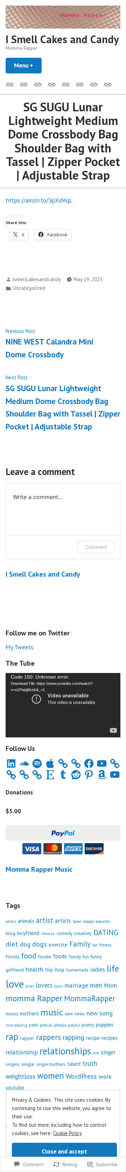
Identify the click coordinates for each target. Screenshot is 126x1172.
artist (44, 920)
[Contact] (38, 84)
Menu (28, 65)
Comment (96, 547)
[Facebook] (88, 763)
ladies (97, 969)
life (113, 968)
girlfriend (15, 970)
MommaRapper (89, 998)
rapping (73, 1037)
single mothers (50, 1064)
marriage (76, 985)
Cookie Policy (67, 1133)
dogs (39, 944)
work (105, 1076)
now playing (16, 1025)
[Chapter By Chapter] (52, 84)
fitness (105, 945)
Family (80, 944)
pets (33, 1025)
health (34, 969)
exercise (58, 944)
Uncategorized (29, 288)
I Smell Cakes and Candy (62, 39)
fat (94, 945)
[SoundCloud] (24, 763)
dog (25, 944)
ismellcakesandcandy (37, 279)
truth (90, 1063)
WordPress (81, 1076)
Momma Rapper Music (39, 869)
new (69, 1014)
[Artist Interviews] (94, 84)
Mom (110, 985)
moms (12, 1014)
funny (96, 956)
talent (74, 1064)
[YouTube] (101, 763)
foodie (44, 956)
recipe (93, 1038)
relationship (22, 1052)
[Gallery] (11, 84)
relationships (65, 1051)
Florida (12, 957)
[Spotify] (37, 763)
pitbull (46, 1025)
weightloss (20, 1076)
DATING (105, 932)
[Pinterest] (88, 774)
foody (75, 956)
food (28, 955)
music (52, 1012)
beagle (88, 921)
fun (86, 956)
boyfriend (28, 932)
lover (30, 986)
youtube (15, 1087)
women (50, 1075)
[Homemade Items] (106, 84)
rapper (27, 1038)
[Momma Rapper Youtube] (66, 84)
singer (108, 1052)
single (27, 1064)
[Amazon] (101, 774)
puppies (104, 1024)
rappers (48, 1037)
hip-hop (54, 969)
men (96, 985)
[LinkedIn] (11, 763)
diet (12, 944)
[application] (63, 705)
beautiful (103, 921)
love (15, 983)
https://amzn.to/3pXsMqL (39, 200)
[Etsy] (50, 774)
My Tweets (19, 647)
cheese (48, 933)
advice (11, 921)
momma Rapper (34, 998)
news (80, 1014)
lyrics (58, 986)
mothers (29, 1013)
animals (26, 921)
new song (99, 1013)
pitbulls (60, 1025)
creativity (83, 933)
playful (74, 1025)
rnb (96, 1052)
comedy (64, 933)
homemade (77, 970)
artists (63, 921)
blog (10, 933)
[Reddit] (76, 774)
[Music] (24, 84)
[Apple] (50, 763)
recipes (110, 1037)
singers (13, 1064)
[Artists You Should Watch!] (80, 84)
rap (12, 1036)
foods (60, 956)
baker (77, 921)
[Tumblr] (63, 774)
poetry (88, 1025)
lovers (44, 985)
